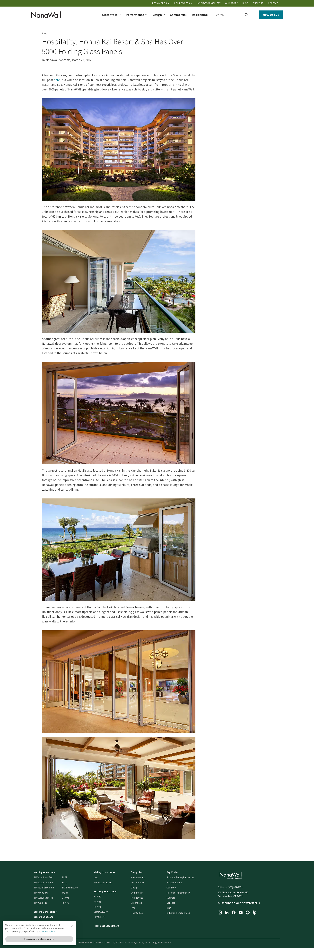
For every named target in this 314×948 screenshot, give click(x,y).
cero (96, 877)
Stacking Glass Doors (106, 891)
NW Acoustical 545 (43, 897)
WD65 (65, 892)
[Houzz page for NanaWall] (254, 912)
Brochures (136, 902)
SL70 (64, 882)
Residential (137, 897)
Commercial (137, 892)
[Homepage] (46, 14)
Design (134, 887)
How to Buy (271, 15)
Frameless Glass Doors (106, 925)
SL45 (64, 877)
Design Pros (160, 3)
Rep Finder (172, 872)
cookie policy (48, 931)
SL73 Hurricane (70, 887)
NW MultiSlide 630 (103, 882)
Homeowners (182, 3)
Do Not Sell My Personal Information (89, 942)
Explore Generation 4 (45, 911)
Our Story (231, 3)
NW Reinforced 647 (44, 887)
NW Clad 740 (40, 902)
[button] (111, 15)
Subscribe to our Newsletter (237, 903)
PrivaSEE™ (99, 916)
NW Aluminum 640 (43, 877)
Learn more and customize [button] (39, 939)
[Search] (246, 15)
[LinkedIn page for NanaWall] (226, 913)
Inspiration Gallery (209, 3)
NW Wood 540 (41, 892)
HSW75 (97, 906)
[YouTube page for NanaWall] (241, 913)
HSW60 (97, 896)
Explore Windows (43, 916)
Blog (246, 3)
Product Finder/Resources (180, 877)
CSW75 (65, 897)
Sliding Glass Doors (104, 872)
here (57, 80)
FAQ (133, 907)
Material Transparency (178, 892)
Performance (138, 882)
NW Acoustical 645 (43, 882)
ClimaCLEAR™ (101, 911)
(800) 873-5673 (235, 887)
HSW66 (97, 901)
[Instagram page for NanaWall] (220, 913)
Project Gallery (174, 882)
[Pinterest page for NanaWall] (248, 913)
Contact (273, 3)
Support (258, 3)
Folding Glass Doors (45, 872)
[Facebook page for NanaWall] (234, 913)
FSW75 (65, 902)
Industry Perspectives (178, 912)
